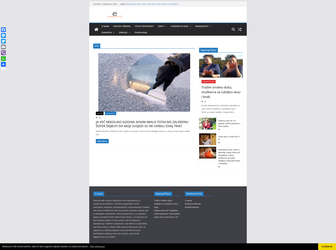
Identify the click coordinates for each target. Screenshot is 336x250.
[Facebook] (3, 30)
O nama (105, 26)
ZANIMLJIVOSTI (201, 26)
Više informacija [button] (97, 246)
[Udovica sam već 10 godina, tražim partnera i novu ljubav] (207, 125)
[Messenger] (3, 35)
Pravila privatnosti (193, 203)
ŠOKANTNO (107, 32)
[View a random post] (240, 29)
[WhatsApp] (3, 58)
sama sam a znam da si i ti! (229, 138)
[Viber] (3, 53)
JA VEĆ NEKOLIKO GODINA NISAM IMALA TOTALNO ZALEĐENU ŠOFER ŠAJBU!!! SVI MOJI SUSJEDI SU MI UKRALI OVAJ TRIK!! (142, 124)
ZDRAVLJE (123, 32)
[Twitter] (3, 41)
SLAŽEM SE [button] (327, 247)
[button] (165, 26)
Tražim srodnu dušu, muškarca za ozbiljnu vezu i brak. (220, 92)
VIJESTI (161, 26)
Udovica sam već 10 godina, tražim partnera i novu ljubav (229, 123)
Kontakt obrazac (122, 26)
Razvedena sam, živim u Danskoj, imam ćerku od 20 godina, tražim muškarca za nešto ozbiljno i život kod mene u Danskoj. (229, 156)
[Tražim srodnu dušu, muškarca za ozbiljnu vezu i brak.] (221, 66)
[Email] (3, 47)
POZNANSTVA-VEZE (179, 26)
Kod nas (100, 113)
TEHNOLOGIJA (141, 32)
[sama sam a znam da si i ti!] (207, 139)
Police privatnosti (144, 26)
